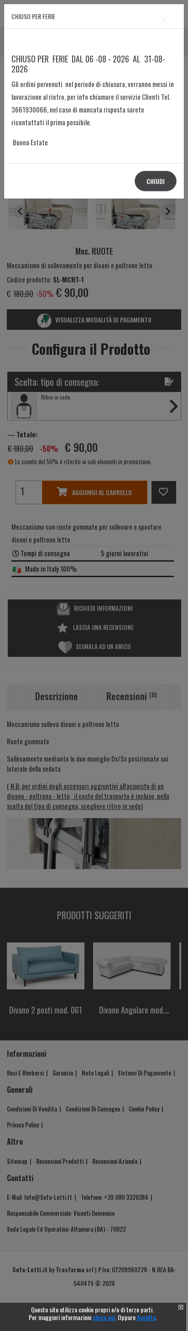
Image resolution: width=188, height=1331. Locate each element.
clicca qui (104, 1317)
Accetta (146, 1317)
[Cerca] (166, 656)
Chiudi (155, 181)
